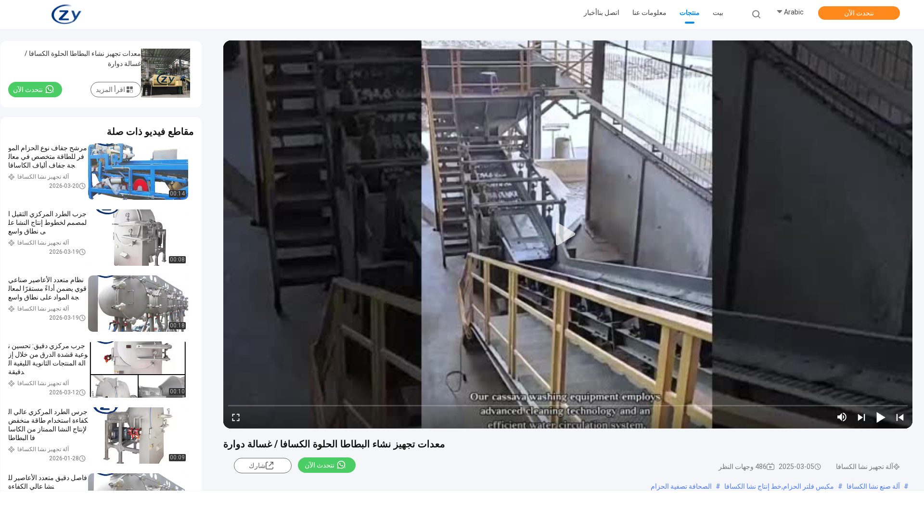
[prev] (900, 417)
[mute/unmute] (842, 417)
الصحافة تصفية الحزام (681, 486)
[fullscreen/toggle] (235, 417)
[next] (861, 417)
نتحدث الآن (859, 13)
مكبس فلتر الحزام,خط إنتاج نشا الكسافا (779, 486)
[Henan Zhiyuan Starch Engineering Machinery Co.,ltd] (66, 14)
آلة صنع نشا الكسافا (873, 486)
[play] (568, 234)
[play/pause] (880, 417)
